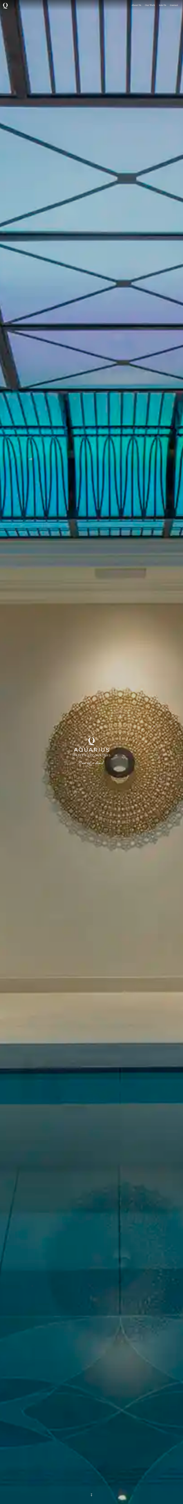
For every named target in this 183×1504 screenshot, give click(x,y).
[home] (5, 5)
